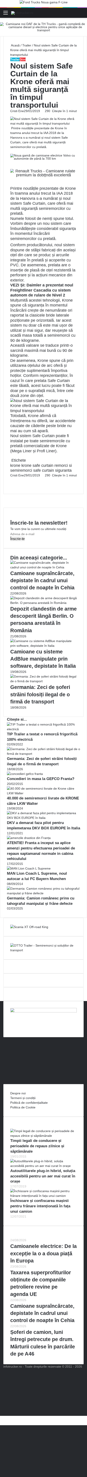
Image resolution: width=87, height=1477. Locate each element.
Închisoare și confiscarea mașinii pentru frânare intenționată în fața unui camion (40, 1206)
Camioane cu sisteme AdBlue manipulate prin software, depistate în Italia (43, 659)
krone (15, 465)
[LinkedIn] (11, 480)
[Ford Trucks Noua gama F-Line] (44, 3)
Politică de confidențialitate (29, 1102)
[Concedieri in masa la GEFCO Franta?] (25, 774)
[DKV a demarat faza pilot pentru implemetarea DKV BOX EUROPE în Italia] (43, 818)
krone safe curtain (37, 465)
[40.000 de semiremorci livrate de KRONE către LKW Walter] (43, 793)
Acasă (15, 45)
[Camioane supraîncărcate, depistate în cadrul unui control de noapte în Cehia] (43, 567)
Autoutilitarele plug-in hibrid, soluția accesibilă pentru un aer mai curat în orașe (42, 1176)
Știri (23, 59)
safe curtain (43, 470)
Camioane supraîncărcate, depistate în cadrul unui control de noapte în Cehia (42, 580)
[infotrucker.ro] (22, 13)
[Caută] (81, 14)
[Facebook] (10, 480)
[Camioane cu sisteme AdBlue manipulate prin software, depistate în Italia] (43, 645)
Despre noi (18, 1093)
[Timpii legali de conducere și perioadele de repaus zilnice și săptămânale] (43, 1135)
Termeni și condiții (22, 1098)
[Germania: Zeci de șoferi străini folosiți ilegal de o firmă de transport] (43, 681)
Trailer (26, 45)
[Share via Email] (12, 480)
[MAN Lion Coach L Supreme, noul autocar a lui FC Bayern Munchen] (29, 868)
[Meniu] (5, 14)
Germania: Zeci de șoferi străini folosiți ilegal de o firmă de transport (40, 694)
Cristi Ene (17, 111)
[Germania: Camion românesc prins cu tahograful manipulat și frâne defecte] (43, 893)
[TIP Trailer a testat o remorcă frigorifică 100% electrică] (43, 729)
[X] (1, 1418)
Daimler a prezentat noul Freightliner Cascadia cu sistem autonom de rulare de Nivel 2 (41, 290)
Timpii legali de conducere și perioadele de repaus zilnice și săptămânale (37, 1146)
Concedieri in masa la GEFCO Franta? (40, 779)
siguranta (63, 470)
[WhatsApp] (12, 484)
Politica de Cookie (22, 1107)
